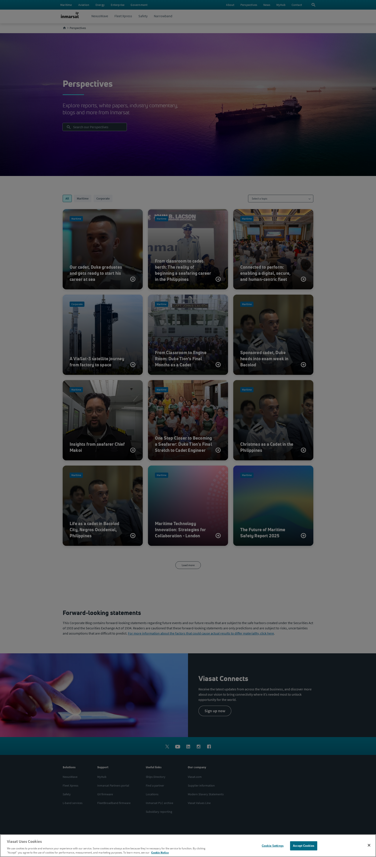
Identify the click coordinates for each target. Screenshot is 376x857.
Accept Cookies (303, 845)
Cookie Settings (273, 845)
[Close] (369, 845)
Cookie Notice (160, 852)
